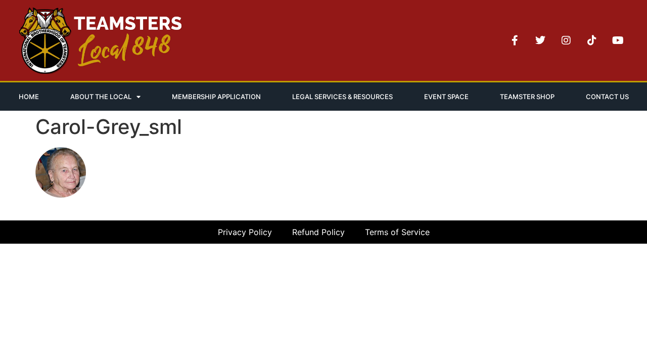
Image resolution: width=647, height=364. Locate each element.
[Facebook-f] (514, 40)
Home (29, 97)
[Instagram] (566, 40)
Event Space (446, 97)
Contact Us (607, 97)
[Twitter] (540, 40)
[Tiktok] (592, 40)
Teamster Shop (527, 97)
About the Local (100, 97)
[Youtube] (618, 40)
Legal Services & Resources (342, 97)
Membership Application (216, 97)
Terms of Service (397, 232)
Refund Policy (318, 232)
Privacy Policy (245, 232)
